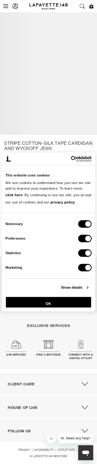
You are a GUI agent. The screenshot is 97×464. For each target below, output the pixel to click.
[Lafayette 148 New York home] (48, 6)
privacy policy (62, 202)
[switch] (85, 238)
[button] (15, 6)
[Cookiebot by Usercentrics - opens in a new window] (71, 159)
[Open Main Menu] (5, 6)
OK (48, 304)
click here (13, 195)
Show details (71, 288)
